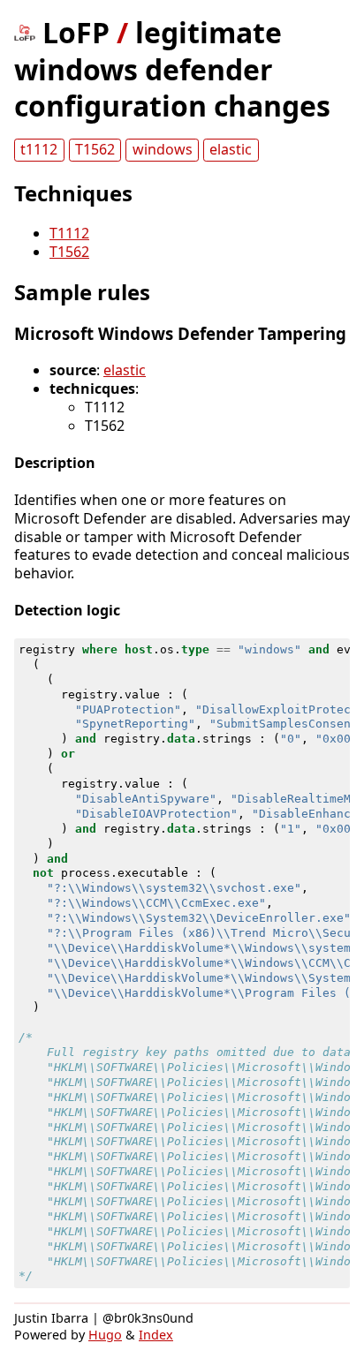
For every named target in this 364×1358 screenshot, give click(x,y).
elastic (230, 149)
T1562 (95, 149)
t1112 (38, 149)
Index (156, 1334)
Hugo (105, 1334)
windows (163, 149)
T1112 (69, 233)
